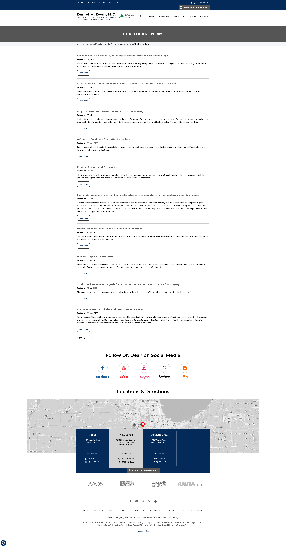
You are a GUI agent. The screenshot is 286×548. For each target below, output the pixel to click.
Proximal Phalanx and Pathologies (97, 167)
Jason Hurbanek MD (105, 525)
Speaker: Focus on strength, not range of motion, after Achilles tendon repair (123, 55)
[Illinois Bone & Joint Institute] (126, 16)
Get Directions (92, 453)
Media (193, 16)
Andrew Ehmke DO (162, 522)
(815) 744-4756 (94, 462)
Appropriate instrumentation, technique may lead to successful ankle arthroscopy (126, 83)
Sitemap (125, 510)
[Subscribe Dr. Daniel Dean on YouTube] (136, 501)
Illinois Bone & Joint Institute (93, 522)
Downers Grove (112, 2)
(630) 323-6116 (201, 2)
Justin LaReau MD (121, 525)
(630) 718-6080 (160, 458)
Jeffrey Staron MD (163, 525)
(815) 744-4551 (94, 458)
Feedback (139, 510)
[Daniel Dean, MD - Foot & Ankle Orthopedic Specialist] (96, 16)
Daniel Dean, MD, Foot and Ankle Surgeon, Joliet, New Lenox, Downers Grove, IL (144, 518)
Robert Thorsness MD (180, 525)
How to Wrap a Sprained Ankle (95, 256)
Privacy (112, 510)
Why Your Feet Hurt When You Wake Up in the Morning (110, 111)
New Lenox (95, 2)
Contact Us (172, 510)
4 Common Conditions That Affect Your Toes (103, 139)
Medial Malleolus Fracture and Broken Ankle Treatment (110, 228)
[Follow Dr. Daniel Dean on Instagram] (143, 501)
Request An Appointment (195, 7)
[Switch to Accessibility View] (3, 543)
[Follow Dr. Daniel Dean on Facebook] (130, 501)
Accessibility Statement (193, 510)
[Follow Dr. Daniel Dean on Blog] (155, 501)
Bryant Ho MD (197, 522)
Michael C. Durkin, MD (128, 522)
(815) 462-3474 (128, 458)
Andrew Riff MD (149, 525)
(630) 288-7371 (160, 462)
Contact (204, 16)
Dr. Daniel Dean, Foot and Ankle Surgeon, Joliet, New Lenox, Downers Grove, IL (105, 44)
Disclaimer (98, 510)
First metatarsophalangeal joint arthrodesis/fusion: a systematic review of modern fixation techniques (138, 195)
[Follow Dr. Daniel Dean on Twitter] (149, 501)
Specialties (163, 16)
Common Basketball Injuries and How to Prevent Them (110, 309)
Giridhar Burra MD (111, 522)
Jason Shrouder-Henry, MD (180, 522)
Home (140, 16)
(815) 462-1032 (128, 462)
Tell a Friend (155, 510)
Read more (83, 73)
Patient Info (179, 16)
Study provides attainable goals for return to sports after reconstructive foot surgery (128, 284)
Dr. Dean (150, 16)
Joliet (82, 2)
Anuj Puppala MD (135, 525)
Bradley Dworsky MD (145, 522)
